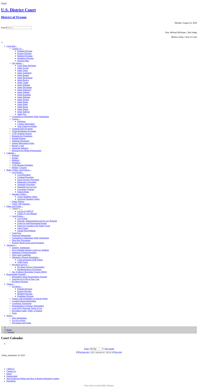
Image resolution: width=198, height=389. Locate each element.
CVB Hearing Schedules (22, 165)
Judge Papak (22, 102)
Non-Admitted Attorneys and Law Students (30, 250)
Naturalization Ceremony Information (28, 306)
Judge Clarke (22, 82)
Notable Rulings (19, 138)
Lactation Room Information (24, 301)
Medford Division (24, 56)
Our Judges (17, 63)
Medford (15, 160)
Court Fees (16, 233)
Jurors (9, 315)
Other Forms (22, 228)
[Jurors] (13, 316)
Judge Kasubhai (24, 95)
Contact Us (16, 48)
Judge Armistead (24, 73)
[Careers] (19, 119)
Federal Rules (23, 192)
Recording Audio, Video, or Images (27, 311)
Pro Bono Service (19, 264)
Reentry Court (18, 146)
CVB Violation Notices (22, 133)
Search (4, 27)
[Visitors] (14, 284)
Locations (16, 286)
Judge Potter (22, 104)
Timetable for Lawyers (27, 187)
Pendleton (16, 163)
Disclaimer (11, 381)
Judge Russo (22, 107)
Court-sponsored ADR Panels (30, 260)
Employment (11, 376)
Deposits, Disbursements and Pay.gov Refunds (37, 221)
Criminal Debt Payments (22, 129)
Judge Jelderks (23, 92)
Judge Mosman (23, 97)
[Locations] (21, 287)
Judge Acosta (23, 68)
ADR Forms (22, 262)
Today (86, 349)
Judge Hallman (23, 85)
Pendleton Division (25, 58)
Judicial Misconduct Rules (23, 143)
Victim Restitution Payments (24, 131)
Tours (14, 313)
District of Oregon (13, 17)
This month (109, 349)
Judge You (21, 114)
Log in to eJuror (18, 320)
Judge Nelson (23, 99)
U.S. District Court (18, 9)
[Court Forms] (24, 216)
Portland (15, 155)
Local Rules (17, 172)
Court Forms (17, 216)
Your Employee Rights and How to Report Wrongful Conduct (32, 378)
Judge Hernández (24, 87)
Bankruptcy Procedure (26, 182)
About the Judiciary (20, 148)
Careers (15, 119)
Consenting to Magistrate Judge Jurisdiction (30, 116)
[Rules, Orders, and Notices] (30, 170)
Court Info (10, 46)
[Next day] (117, 352)
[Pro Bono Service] (28, 265)
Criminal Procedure (25, 177)
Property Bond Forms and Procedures (28, 243)
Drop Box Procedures (21, 240)
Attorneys (10, 245)
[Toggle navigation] (2, 42)
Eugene (15, 158)
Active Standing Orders (27, 197)
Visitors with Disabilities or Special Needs (30, 298)
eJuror (9, 374)
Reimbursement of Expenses (29, 269)
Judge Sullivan (23, 112)
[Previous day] (82, 352)
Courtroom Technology (22, 303)
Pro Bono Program (20, 281)
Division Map (23, 61)
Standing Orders (19, 194)
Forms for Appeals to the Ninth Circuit (33, 226)
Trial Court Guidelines (21, 255)
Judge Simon (22, 109)
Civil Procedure (24, 175)
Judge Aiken (22, 70)
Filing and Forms (13, 206)
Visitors (9, 284)
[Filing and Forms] (22, 207)
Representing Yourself (15, 274)
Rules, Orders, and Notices (17, 170)
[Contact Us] (22, 49)
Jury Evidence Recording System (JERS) (29, 272)
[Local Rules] (23, 173)
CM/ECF (10, 369)
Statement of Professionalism (24, 252)
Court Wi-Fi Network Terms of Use (27, 308)
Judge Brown (23, 80)
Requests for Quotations (22, 136)
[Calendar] (15, 153)
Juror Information (19, 318)
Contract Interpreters (26, 124)
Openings (21, 121)
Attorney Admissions (21, 247)
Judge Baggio (23, 75)
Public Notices (18, 201)
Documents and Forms (21, 323)
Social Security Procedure (28, 180)
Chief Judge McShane (26, 65)
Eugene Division (24, 53)
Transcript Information (21, 235)
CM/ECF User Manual (27, 214)
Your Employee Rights (27, 126)
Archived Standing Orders (28, 199)
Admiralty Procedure (26, 184)
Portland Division (24, 51)
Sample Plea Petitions (26, 230)
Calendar (10, 153)
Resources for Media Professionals (26, 150)
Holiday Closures (19, 167)
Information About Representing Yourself (29, 277)
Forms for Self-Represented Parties (32, 223)
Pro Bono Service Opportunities (30, 267)
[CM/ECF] (21, 209)
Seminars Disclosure (20, 141)
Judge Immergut (24, 90)
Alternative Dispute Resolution (25, 257)
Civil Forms (22, 218)
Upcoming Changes (25, 189)
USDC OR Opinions (21, 204)
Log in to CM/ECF (25, 211)
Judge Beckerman (24, 78)
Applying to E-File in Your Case (25, 279)
